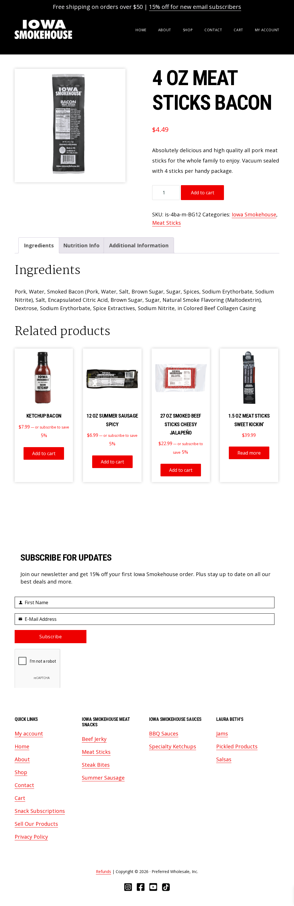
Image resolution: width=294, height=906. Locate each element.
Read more (249, 453)
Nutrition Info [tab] (81, 245)
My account (29, 733)
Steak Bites (96, 764)
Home (22, 746)
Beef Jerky (94, 738)
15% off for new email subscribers (195, 7)
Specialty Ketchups (172, 746)
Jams (222, 733)
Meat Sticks (166, 222)
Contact (24, 785)
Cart (20, 798)
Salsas (223, 759)
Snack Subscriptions (40, 810)
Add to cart (202, 192)
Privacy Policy (31, 836)
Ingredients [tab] (39, 245)
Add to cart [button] (43, 453)
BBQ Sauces (163, 733)
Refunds (103, 871)
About (22, 759)
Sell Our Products (36, 823)
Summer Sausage (103, 777)
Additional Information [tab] (139, 245)
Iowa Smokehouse (43, 29)
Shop (21, 772)
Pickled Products (237, 746)
